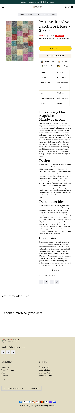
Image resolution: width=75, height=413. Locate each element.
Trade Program (7, 370)
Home (22, 14)
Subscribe (35, 388)
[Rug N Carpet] (37, 7)
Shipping (42, 38)
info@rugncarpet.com (16, 347)
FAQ (3, 379)
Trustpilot (55, 270)
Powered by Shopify (47, 405)
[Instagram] (8, 352)
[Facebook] (3, 352)
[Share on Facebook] (41, 282)
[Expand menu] (3, 7)
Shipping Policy (45, 373)
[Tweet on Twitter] (46, 282)
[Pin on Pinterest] (52, 282)
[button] (57, 282)
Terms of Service (46, 376)
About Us (5, 367)
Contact (4, 376)
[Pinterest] (13, 352)
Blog (3, 373)
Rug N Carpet (32, 405)
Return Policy (44, 370)
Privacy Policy (44, 367)
